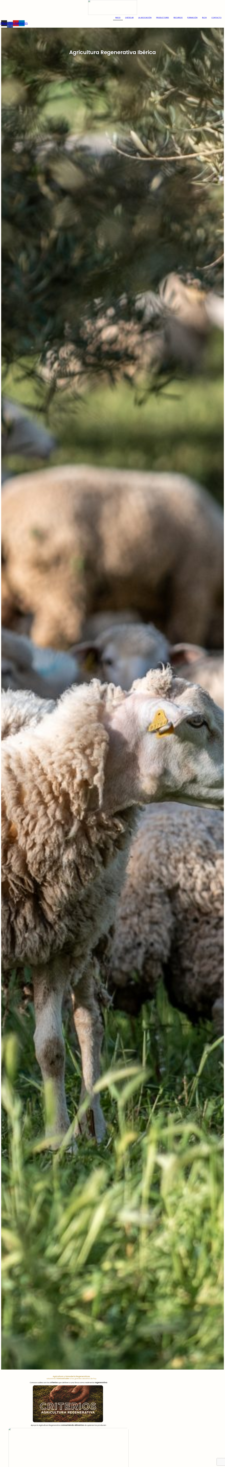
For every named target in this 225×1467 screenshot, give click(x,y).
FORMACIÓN (192, 17)
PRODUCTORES (162, 17)
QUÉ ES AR (129, 17)
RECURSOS (178, 17)
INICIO (117, 17)
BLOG (204, 17)
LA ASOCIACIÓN (145, 17)
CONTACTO (216, 17)
